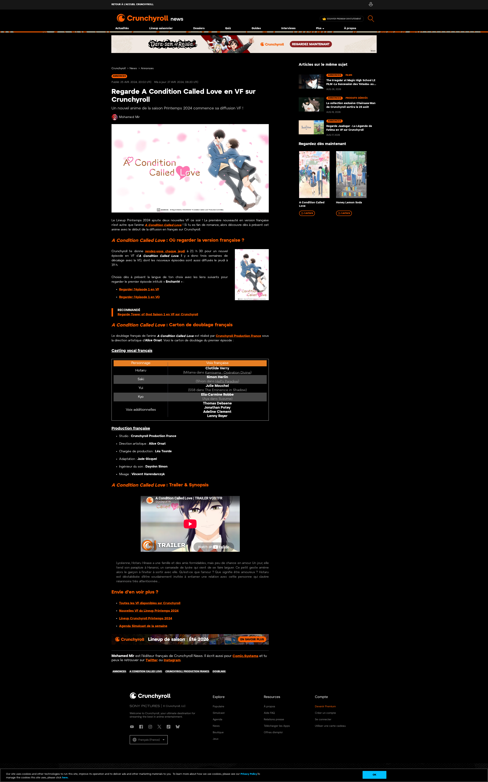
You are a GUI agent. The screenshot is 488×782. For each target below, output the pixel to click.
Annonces (147, 68)
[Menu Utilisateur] (370, 5)
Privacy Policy (249, 774)
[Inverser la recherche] (371, 19)
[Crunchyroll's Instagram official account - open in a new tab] (150, 726)
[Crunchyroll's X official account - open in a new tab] (159, 726)
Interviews (288, 28)
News (133, 68)
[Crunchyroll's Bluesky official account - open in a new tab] (177, 726)
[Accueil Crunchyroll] (150, 698)
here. (64, 778)
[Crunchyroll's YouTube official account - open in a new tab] (131, 726)
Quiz (228, 28)
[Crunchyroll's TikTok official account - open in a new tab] (168, 726)
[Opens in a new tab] (244, 44)
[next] (368, 176)
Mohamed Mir (129, 117)
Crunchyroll (119, 68)
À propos (350, 28)
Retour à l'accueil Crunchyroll (133, 4)
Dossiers (199, 28)
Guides (256, 28)
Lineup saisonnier (161, 28)
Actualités (122, 28)
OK (374, 775)
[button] (149, 739)
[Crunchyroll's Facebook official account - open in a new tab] (141, 726)
